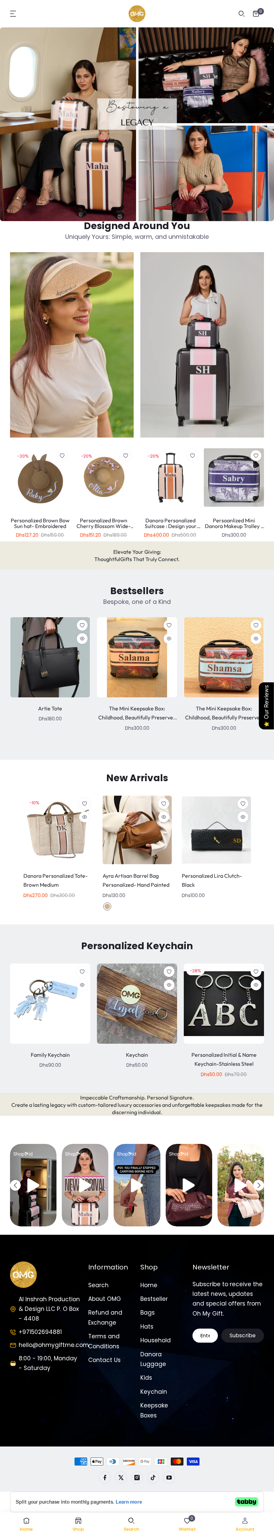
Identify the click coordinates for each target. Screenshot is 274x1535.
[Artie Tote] (50, 657)
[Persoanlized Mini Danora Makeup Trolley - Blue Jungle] (234, 478)
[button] (13, 13)
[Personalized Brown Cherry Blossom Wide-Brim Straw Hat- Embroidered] (104, 478)
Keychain (137, 1054)
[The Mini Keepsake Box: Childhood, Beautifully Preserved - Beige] (137, 657)
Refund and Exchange (105, 1317)
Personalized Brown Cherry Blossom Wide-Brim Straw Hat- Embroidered (104, 529)
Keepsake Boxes (154, 1410)
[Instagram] (137, 1478)
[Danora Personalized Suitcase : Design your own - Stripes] (170, 478)
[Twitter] (121, 1478)
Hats (146, 1327)
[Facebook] (105, 1478)
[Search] (242, 14)
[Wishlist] (62, 455)
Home (148, 1285)
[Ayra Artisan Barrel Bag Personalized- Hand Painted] (137, 830)
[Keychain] (137, 1004)
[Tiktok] (153, 1478)
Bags (147, 1313)
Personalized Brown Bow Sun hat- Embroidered (40, 523)
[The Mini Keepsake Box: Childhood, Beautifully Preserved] (224, 657)
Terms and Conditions (104, 1341)
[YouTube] (169, 1478)
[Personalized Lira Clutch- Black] (216, 830)
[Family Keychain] (50, 1004)
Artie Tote (50, 708)
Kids (146, 1378)
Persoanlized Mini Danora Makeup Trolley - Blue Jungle (234, 526)
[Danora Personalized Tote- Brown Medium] (58, 830)
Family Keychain (50, 1054)
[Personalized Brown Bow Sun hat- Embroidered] (40, 478)
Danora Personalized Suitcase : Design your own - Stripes (170, 526)
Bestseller (154, 1299)
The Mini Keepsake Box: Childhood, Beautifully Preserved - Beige (137, 717)
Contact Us (104, 1360)
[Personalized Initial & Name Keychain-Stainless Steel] (224, 1004)
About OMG (104, 1299)
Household (155, 1340)
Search (98, 1285)
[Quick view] (82, 638)
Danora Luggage (153, 1359)
